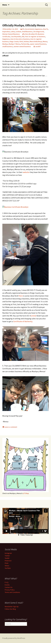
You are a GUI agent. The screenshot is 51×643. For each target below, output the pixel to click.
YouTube (8, 568)
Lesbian (18, 31)
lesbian (26, 41)
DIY (23, 29)
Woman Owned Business (11, 34)
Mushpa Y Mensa (14, 44)
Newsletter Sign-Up (12, 606)
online (33, 316)
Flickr (7, 563)
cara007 (38, 46)
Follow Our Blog (10, 609)
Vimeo (7, 566)
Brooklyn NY (33, 34)
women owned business (22, 46)
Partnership (25, 44)
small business (7, 46)
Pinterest (8, 561)
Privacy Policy (10, 590)
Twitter (7, 556)
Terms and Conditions (12, 592)
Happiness (6, 39)
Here (21, 296)
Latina (13, 31)
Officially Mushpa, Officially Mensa (23, 25)
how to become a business (20, 39)
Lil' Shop (26, 493)
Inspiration (6, 31)
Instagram (8, 553)
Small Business (27, 31)
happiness (38, 29)
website (26, 172)
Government (29, 29)
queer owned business (38, 44)
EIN (23, 36)
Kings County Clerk (16, 41)
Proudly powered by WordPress (13, 638)
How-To (45, 29)
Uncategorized (38, 31)
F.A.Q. (7, 582)
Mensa (45, 41)
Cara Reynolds (16, 36)
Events (7, 585)
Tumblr (7, 558)
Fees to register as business (35, 36)
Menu (4, 5)
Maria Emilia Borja (36, 41)
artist (26, 34)
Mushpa (5, 44)
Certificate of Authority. (23, 321)
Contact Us (8, 587)
